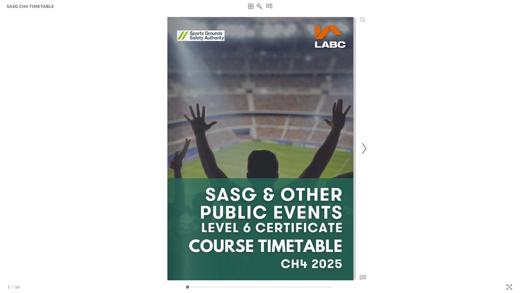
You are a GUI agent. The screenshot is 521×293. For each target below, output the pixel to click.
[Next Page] (363, 148)
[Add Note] (363, 278)
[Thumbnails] (251, 6)
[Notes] (269, 6)
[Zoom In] (259, 6)
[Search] (363, 20)
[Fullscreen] (509, 287)
